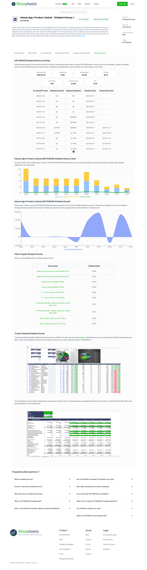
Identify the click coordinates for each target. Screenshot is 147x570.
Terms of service (109, 544)
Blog (87, 535)
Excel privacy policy (110, 535)
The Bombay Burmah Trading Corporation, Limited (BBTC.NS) (53, 312)
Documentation (64, 535)
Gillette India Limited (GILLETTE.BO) (53, 318)
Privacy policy (108, 540)
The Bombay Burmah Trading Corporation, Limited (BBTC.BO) (53, 304)
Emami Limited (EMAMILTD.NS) (53, 282)
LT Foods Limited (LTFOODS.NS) (52, 298)
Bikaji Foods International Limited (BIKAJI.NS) (53, 271)
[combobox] (73, 12)
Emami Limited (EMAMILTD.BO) (53, 287)
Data (61, 540)
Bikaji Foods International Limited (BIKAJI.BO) (53, 277)
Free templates (64, 549)
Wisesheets (81, 337)
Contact (88, 554)
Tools (61, 554)
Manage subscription (66, 559)
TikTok (88, 544)
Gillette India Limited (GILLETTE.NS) (53, 324)
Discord (88, 549)
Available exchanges (66, 544)
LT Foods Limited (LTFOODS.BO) (52, 292)
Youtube (88, 540)
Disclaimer (106, 549)
